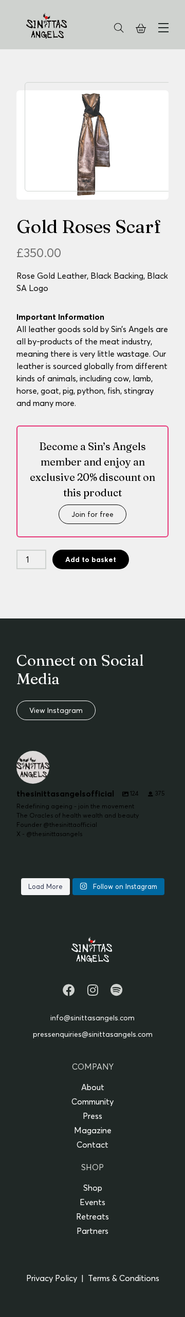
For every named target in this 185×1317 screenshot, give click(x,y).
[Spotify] (116, 990)
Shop (92, 1188)
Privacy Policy (51, 1278)
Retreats (92, 1216)
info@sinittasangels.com (92, 1017)
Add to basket (90, 559)
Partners (92, 1231)
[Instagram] (92, 990)
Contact (92, 1144)
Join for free (92, 514)
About (92, 1087)
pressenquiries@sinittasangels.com (93, 1034)
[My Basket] (141, 29)
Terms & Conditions (123, 1278)
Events (92, 1202)
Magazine (93, 1130)
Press (92, 1116)
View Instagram (56, 710)
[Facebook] (69, 990)
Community (92, 1101)
